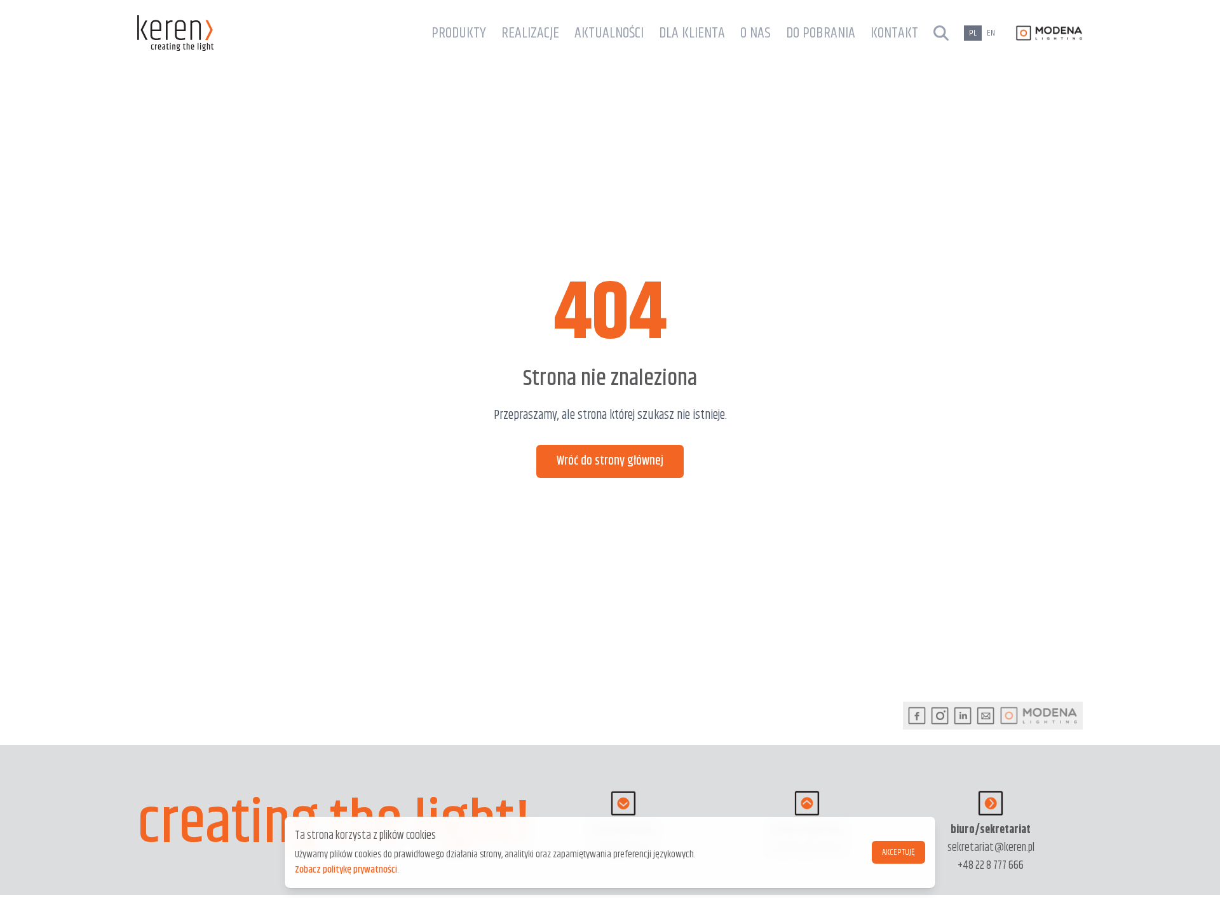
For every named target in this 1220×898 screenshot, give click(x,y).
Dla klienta (692, 33)
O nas (755, 33)
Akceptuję (898, 852)
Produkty (458, 33)
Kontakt (894, 33)
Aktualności (609, 33)
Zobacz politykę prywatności (346, 870)
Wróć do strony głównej (610, 461)
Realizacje (530, 33)
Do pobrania (820, 33)
